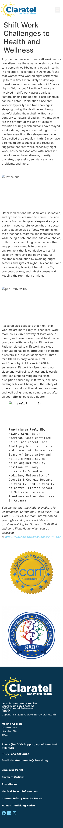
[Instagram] (14, 813)
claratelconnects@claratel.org (29, 760)
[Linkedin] (9, 813)
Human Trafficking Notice (18, 805)
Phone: (15, 754)
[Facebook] (4, 813)
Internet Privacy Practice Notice (22, 798)
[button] (57, 10)
